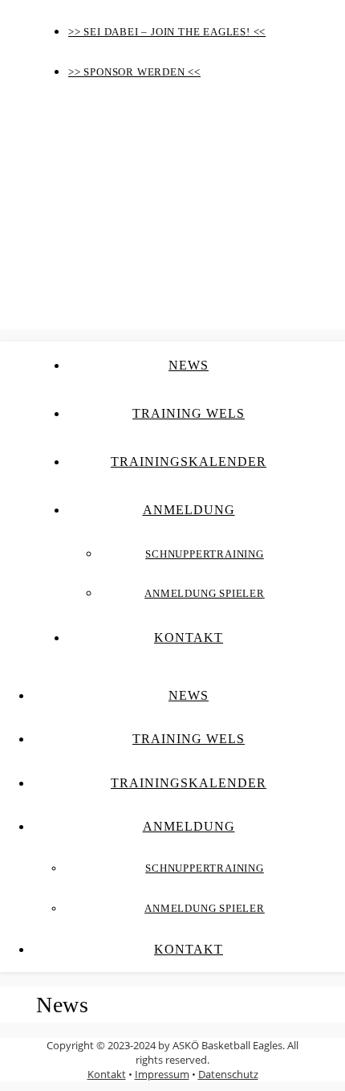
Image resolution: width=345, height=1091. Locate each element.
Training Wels (188, 413)
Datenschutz (228, 1074)
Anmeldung (189, 510)
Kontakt (188, 637)
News (188, 365)
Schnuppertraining (204, 554)
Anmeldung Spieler (204, 593)
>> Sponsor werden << (134, 72)
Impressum (162, 1074)
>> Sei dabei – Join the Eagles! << (167, 32)
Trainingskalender (188, 461)
